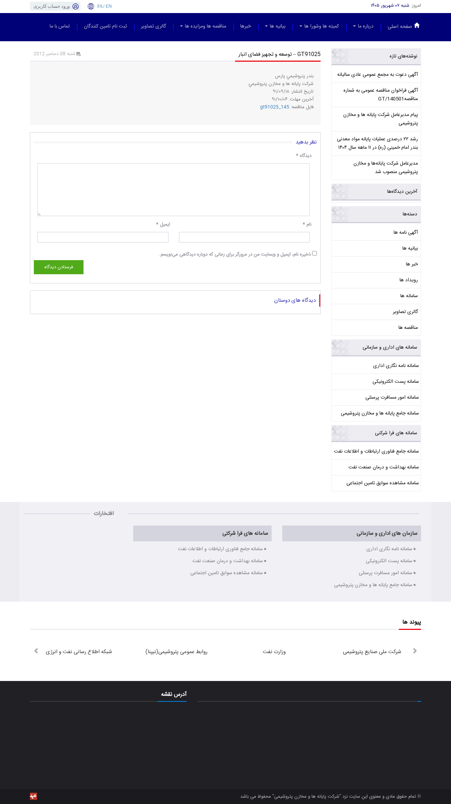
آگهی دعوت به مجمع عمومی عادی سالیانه (377, 74)
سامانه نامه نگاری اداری (396, 366)
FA (99, 6)
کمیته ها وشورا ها (321, 26)
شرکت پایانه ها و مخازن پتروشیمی (306, 796)
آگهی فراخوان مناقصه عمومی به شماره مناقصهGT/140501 (381, 94)
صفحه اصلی (400, 27)
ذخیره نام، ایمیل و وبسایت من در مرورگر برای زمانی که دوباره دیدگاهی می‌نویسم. (235, 254)
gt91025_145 (274, 107)
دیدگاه (303, 156)
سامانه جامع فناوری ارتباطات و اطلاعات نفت (376, 451)
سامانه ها (409, 296)
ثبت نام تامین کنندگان (105, 26)
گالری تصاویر (153, 26)
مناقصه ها (408, 328)
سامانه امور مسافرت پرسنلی (392, 397)
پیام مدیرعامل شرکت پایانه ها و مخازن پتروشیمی (380, 119)
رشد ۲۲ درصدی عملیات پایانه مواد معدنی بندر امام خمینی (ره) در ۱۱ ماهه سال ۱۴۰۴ (377, 143)
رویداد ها (409, 280)
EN (109, 6)
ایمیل (163, 224)
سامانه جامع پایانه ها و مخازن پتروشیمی (380, 413)
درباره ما (365, 26)
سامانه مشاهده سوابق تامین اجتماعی (382, 483)
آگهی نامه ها (406, 232)
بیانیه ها (276, 26)
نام (307, 224)
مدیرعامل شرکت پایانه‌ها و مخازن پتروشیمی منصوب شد (385, 167)
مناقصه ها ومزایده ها (205, 26)
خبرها (245, 26)
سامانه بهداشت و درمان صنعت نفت (383, 467)
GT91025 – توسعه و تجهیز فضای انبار (280, 54)
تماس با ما (60, 26)
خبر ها (412, 264)
